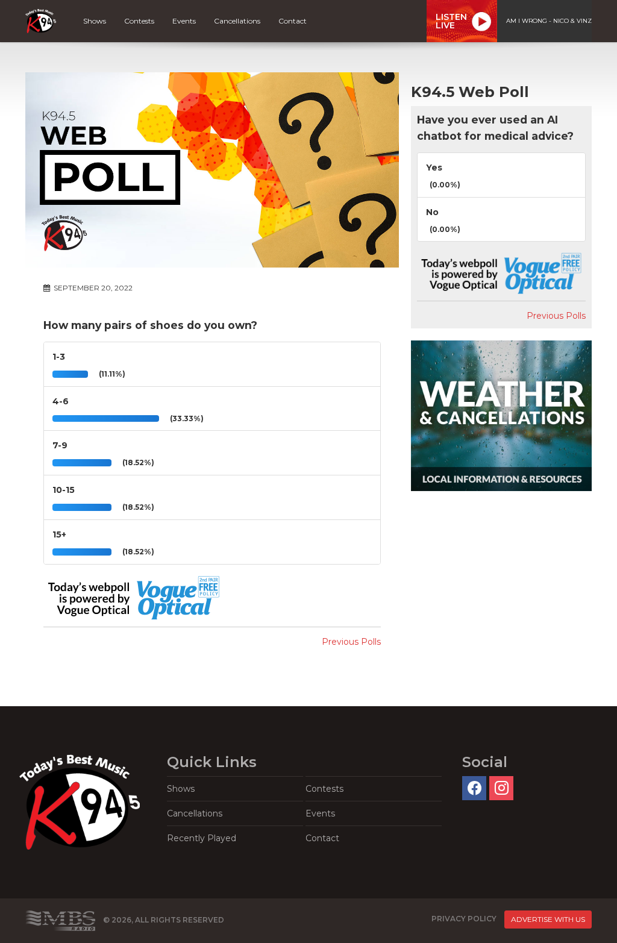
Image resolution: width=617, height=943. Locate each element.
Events (184, 20)
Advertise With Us (548, 919)
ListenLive (451, 21)
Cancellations (237, 20)
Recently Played (201, 838)
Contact (292, 20)
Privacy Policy (463, 918)
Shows (94, 20)
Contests (139, 20)
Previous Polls (351, 641)
